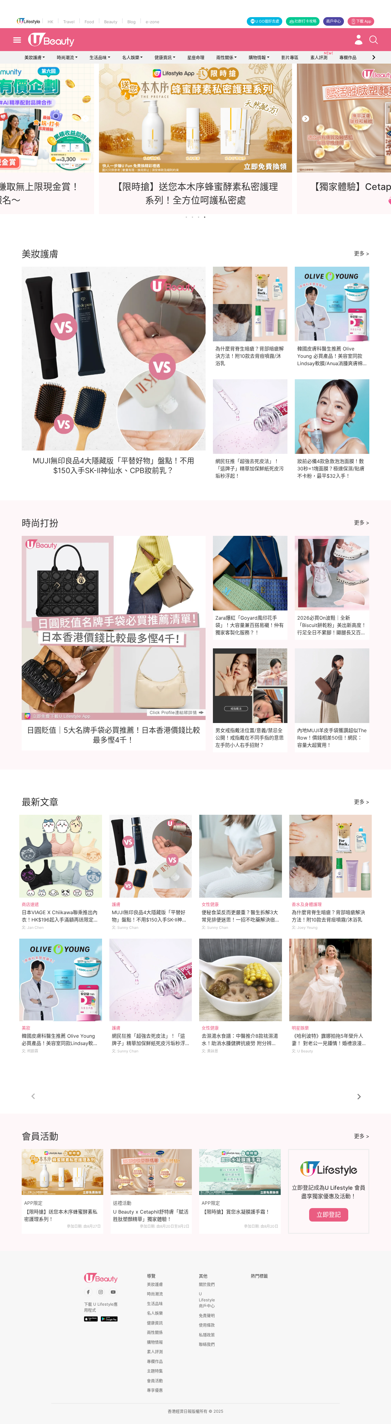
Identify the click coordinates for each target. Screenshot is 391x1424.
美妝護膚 (33, 57)
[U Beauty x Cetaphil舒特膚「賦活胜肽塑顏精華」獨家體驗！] (151, 1172)
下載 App (363, 21)
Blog (131, 21)
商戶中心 (333, 21)
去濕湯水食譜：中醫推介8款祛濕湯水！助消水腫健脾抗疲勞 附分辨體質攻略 (240, 1043)
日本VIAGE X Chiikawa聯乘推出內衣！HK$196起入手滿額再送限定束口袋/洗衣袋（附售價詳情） (60, 919)
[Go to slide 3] (198, 217)
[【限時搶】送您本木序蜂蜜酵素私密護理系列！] (62, 1172)
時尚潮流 (65, 57)
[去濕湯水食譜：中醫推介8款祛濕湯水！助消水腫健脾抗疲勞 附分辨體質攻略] (240, 980)
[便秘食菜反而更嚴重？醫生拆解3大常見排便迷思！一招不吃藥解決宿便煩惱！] (240, 856)
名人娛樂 (130, 57)
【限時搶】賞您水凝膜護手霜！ (236, 1212)
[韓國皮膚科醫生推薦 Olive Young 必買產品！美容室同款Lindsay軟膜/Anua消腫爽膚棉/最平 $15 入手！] (60, 980)
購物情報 (257, 57)
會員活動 (155, 1380)
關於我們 (207, 1284)
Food (89, 21)
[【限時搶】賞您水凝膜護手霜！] (240, 1172)
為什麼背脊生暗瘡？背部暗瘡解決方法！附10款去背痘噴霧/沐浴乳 (249, 356)
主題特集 (155, 1370)
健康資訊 (163, 57)
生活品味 (98, 57)
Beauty (110, 21)
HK (50, 21)
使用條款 (207, 1324)
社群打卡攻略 (305, 21)
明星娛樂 (300, 1027)
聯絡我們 (207, 1344)
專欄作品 (155, 1361)
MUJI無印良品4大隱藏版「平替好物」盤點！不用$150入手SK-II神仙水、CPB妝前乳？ (149, 919)
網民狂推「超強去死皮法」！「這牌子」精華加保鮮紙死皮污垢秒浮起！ (249, 468)
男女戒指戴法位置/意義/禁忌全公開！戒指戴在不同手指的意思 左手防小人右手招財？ (249, 737)
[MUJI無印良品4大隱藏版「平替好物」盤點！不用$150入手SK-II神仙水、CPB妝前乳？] (150, 856)
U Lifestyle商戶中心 (207, 1299)
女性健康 (210, 904)
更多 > (361, 253)
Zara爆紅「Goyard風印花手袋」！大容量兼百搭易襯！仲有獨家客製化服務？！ (249, 625)
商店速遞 (30, 904)
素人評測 (155, 1351)
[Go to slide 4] (204, 217)
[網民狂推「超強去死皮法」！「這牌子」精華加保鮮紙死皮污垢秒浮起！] (150, 980)
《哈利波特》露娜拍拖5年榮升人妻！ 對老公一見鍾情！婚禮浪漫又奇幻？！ (329, 1043)
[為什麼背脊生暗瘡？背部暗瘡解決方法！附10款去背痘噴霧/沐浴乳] (330, 856)
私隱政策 (207, 1334)
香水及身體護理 (307, 904)
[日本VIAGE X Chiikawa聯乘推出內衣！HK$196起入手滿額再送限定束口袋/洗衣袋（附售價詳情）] (60, 856)
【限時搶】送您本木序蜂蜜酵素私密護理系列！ (60, 1215)
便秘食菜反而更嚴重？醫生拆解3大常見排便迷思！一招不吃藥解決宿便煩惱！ (240, 919)
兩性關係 (224, 57)
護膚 (116, 904)
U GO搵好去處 (267, 21)
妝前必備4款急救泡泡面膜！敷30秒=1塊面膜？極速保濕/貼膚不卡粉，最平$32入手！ (330, 468)
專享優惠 (155, 1390)
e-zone (152, 21)
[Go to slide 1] (186, 217)
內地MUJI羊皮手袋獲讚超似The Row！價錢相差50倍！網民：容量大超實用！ (332, 737)
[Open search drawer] (373, 40)
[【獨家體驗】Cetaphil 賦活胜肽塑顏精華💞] (195, 118)
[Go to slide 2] (192, 217)
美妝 (26, 1027)
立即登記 (328, 1214)
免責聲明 (207, 1315)
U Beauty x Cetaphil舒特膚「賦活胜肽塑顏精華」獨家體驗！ (150, 1215)
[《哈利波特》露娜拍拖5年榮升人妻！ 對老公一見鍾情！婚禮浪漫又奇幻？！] (330, 980)
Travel (69, 21)
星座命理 (195, 57)
